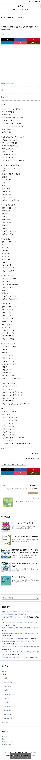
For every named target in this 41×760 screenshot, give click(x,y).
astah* (7, 686)
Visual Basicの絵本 (7, 83)
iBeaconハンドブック (19, 577)
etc (6, 690)
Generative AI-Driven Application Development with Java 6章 (20, 646)
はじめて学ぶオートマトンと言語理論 (25, 536)
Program (12, 17)
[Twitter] (7, 39)
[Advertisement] (17, 62)
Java (7, 702)
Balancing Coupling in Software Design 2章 (15, 638)
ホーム (4, 17)
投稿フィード (6, 739)
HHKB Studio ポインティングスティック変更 (15, 657)
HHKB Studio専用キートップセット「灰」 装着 (16, 617)
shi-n (37, 458)
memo (8, 706)
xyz (5, 722)
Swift (7, 714)
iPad (6, 698)
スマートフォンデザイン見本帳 (22, 523)
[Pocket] (20, 42)
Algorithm (8, 682)
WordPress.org (6, 744)
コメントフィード (7, 742)
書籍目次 (21, 17)
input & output (10, 694)
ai (5, 678)
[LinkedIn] (7, 42)
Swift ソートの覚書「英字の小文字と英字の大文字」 (17, 628)
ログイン (4, 736)
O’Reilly (7, 710)
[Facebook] (20, 39)
